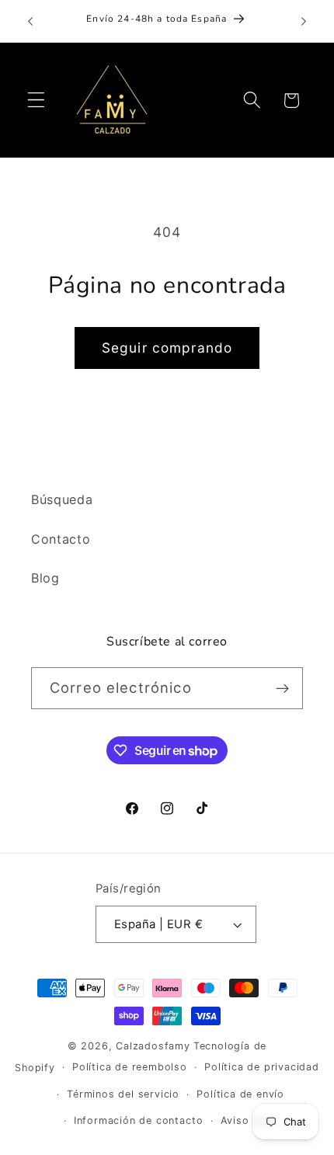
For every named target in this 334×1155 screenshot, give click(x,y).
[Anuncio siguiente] (304, 21)
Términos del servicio (123, 1094)
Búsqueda (62, 499)
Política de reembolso (129, 1067)
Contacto (61, 539)
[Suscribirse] (282, 688)
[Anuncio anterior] (30, 21)
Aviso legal (249, 1120)
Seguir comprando (167, 347)
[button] (36, 100)
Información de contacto (139, 1120)
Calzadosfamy (153, 1046)
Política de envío (240, 1094)
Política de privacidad (261, 1067)
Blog (45, 578)
